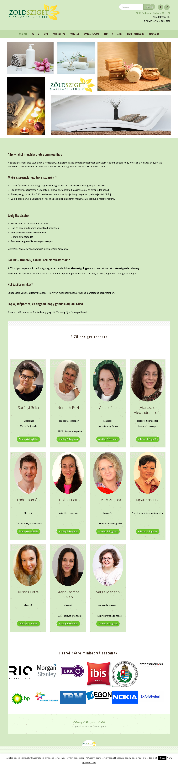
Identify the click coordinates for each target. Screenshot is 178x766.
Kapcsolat (154, 34)
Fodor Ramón (28, 499)
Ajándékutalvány (135, 34)
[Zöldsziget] (34, 13)
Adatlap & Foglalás (28, 439)
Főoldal (23, 34)
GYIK (46, 34)
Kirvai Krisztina (147, 499)
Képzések (108, 34)
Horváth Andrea (108, 499)
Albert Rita (107, 407)
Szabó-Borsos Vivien (68, 594)
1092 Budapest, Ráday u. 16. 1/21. (153, 13)
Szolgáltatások (91, 34)
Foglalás (74, 34)
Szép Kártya (59, 34)
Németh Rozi (68, 407)
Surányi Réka (28, 407)
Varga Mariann (108, 591)
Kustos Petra (28, 591)
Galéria (35, 34)
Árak (119, 34)
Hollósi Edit (68, 499)
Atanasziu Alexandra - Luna (147, 410)
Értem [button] (162, 758)
